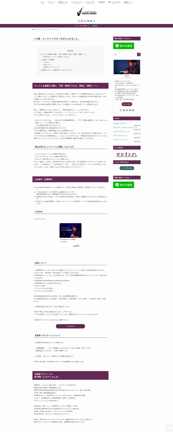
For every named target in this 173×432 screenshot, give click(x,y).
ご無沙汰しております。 (120, 123)
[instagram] (85, 21)
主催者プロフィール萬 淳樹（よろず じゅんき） (56, 70)
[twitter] (82, 21)
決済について (47, 64)
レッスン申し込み (126, 168)
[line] (88, 21)
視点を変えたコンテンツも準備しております (56, 56)
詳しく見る (127, 104)
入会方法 (46, 62)
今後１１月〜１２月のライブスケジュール (125, 127)
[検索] (94, 21)
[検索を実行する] (139, 54)
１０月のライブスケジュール (121, 131)
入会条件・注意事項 (47, 59)
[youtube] (91, 21)
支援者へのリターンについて (52, 67)
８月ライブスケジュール (120, 135)
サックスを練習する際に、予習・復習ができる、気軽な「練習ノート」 (64, 54)
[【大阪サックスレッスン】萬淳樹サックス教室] (86, 11)
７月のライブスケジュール (120, 139)
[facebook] (79, 21)
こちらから (94, 25)
